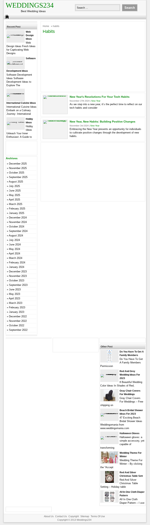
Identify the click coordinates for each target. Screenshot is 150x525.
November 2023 (18, 276)
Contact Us (61, 516)
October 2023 (16, 280)
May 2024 (14, 249)
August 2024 (16, 235)
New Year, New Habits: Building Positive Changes (102, 121)
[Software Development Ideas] (15, 64)
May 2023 (14, 293)
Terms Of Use (98, 516)
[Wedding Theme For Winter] (109, 462)
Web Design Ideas (30, 35)
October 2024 (16, 226)
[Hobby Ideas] (15, 121)
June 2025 (15, 190)
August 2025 (16, 181)
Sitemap (84, 516)
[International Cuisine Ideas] (15, 93)
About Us (49, 516)
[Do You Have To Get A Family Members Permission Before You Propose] (109, 361)
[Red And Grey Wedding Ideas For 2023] (109, 374)
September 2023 (18, 285)
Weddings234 (30, 5)
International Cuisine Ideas (21, 103)
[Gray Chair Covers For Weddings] (109, 400)
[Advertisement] (93, 62)
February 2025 (17, 208)
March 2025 (15, 204)
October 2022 (16, 325)
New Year (95, 101)
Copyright (73, 516)
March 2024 (15, 258)
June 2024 (15, 244)
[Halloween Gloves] (109, 436)
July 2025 (14, 186)
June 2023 (15, 289)
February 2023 (17, 307)
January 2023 (16, 311)
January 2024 (16, 267)
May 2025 (14, 195)
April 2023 (14, 298)
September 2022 (18, 329)
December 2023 (18, 271)
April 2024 (14, 253)
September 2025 (18, 177)
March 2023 (15, 302)
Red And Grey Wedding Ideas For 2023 (130, 375)
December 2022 (18, 316)
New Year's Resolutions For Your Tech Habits (100, 96)
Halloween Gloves (129, 433)
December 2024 (18, 217)
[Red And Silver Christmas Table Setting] (109, 481)
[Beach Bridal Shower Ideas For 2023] (109, 413)
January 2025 (16, 213)
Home (46, 26)
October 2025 (16, 172)
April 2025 (14, 199)
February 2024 (17, 262)
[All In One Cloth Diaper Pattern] (109, 501)
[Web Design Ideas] (15, 34)
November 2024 (18, 222)
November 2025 (18, 168)
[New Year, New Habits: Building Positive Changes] (55, 120)
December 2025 (18, 163)
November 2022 (18, 320)
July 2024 (14, 240)
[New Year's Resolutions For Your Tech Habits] (55, 95)
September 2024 (18, 231)
